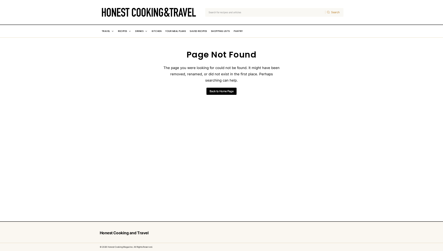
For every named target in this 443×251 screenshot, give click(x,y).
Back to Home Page (221, 91)
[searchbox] (265, 12)
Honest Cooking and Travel (124, 233)
